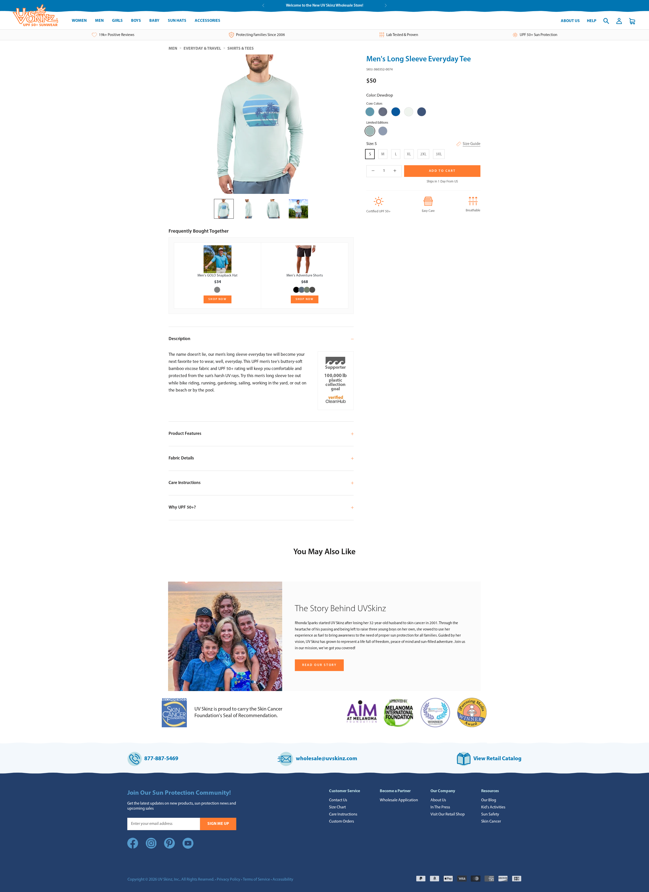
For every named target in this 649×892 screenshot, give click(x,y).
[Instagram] (151, 848)
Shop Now (217, 299)
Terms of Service (256, 880)
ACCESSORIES (207, 21)
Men (173, 49)
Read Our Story (319, 665)
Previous (263, 5)
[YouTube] (188, 844)
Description (179, 339)
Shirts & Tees (240, 49)
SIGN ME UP (218, 824)
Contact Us (338, 800)
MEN (99, 21)
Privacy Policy (228, 880)
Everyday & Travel (202, 49)
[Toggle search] (606, 21)
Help (591, 21)
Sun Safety (490, 814)
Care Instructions (185, 483)
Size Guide (471, 144)
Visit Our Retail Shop (447, 814)
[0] (632, 21)
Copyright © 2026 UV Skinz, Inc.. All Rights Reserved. (171, 880)
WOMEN (79, 21)
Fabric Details (181, 458)
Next (385, 5)
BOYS (136, 21)
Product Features (185, 434)
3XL (439, 154)
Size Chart (337, 807)
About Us (570, 21)
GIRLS (117, 21)
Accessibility (283, 880)
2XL (423, 154)
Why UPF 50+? (182, 507)
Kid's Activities (493, 807)
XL (409, 154)
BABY (154, 21)
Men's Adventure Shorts (304, 275)
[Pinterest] (169, 848)
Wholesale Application (399, 800)
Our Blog (488, 800)
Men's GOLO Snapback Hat (217, 275)
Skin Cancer (491, 822)
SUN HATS (177, 21)
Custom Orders (341, 822)
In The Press (440, 807)
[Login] (619, 21)
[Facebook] (132, 848)
